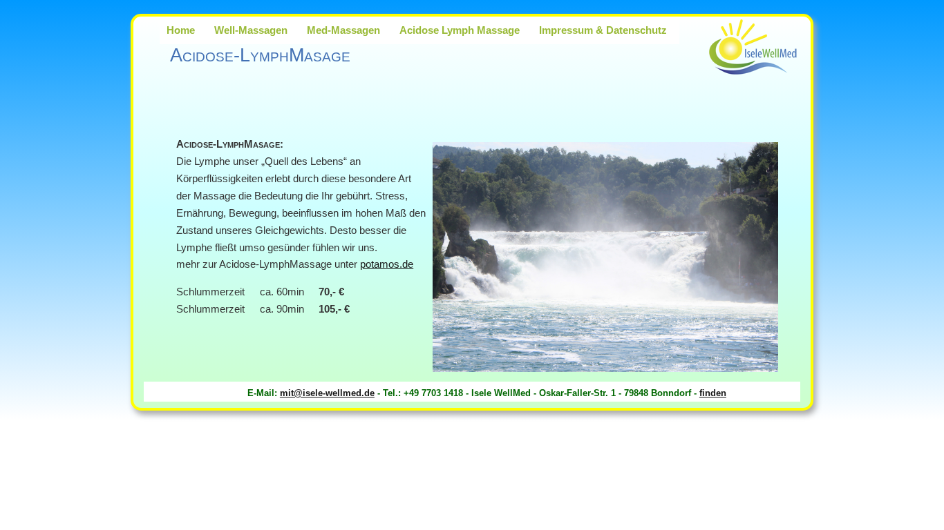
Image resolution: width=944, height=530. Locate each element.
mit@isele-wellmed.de (327, 393)
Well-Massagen (250, 30)
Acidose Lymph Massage (459, 30)
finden (712, 393)
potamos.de (386, 264)
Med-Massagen (343, 30)
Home (181, 30)
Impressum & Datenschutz (603, 30)
